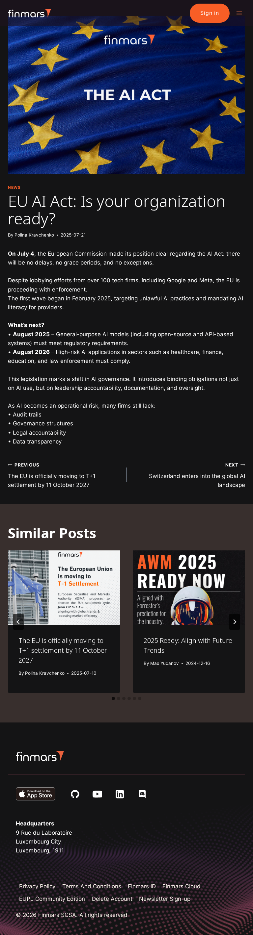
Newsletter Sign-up (164, 899)
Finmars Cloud (181, 886)
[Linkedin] (119, 794)
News (14, 187)
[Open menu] (239, 13)
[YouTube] (97, 794)
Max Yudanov (164, 663)
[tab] (113, 698)
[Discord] (142, 794)
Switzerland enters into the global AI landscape (197, 475)
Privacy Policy (37, 886)
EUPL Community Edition (52, 899)
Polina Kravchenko (34, 235)
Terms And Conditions (91, 886)
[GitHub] (75, 794)
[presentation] (64, 587)
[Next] (234, 622)
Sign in (209, 13)
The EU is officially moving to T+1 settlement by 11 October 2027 (52, 475)
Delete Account (112, 899)
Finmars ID (142, 886)
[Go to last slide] (18, 622)
